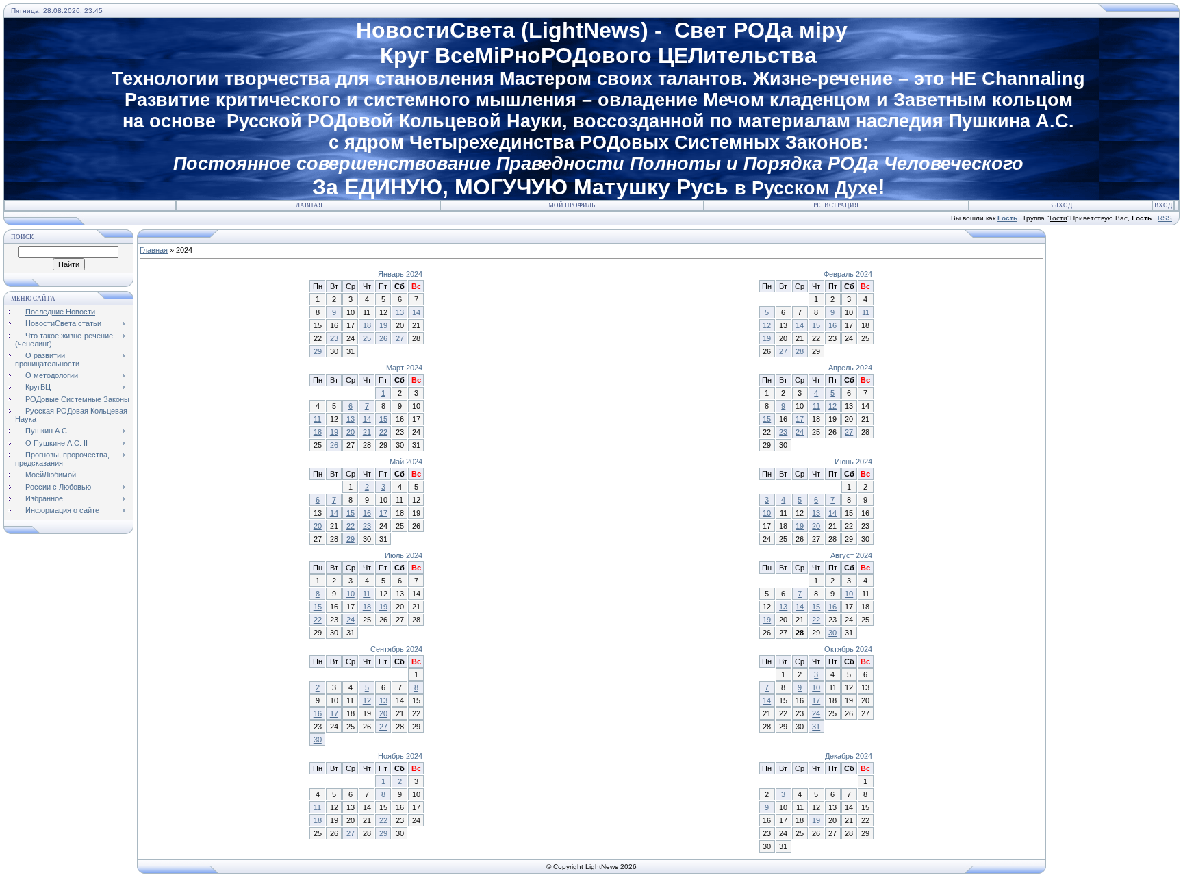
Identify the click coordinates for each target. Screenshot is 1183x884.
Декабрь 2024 (848, 756)
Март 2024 (404, 368)
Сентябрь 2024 (396, 649)
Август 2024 (851, 555)
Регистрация (835, 205)
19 (383, 325)
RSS (1165, 218)
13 (400, 312)
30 (832, 633)
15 (816, 325)
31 (816, 726)
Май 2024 (406, 461)
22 (383, 432)
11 (865, 312)
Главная (307, 205)
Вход (1163, 205)
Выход (1060, 205)
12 (767, 325)
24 (800, 432)
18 (367, 325)
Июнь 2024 (853, 461)
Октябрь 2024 (848, 649)
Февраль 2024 (848, 274)
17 (800, 419)
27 (400, 338)
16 (832, 325)
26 (383, 338)
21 (367, 432)
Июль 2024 (403, 555)
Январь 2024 (400, 274)
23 (334, 338)
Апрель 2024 (850, 368)
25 (367, 338)
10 (767, 513)
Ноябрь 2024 (400, 756)
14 (416, 312)
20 (350, 432)
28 (800, 351)
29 (318, 351)
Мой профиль (571, 205)
